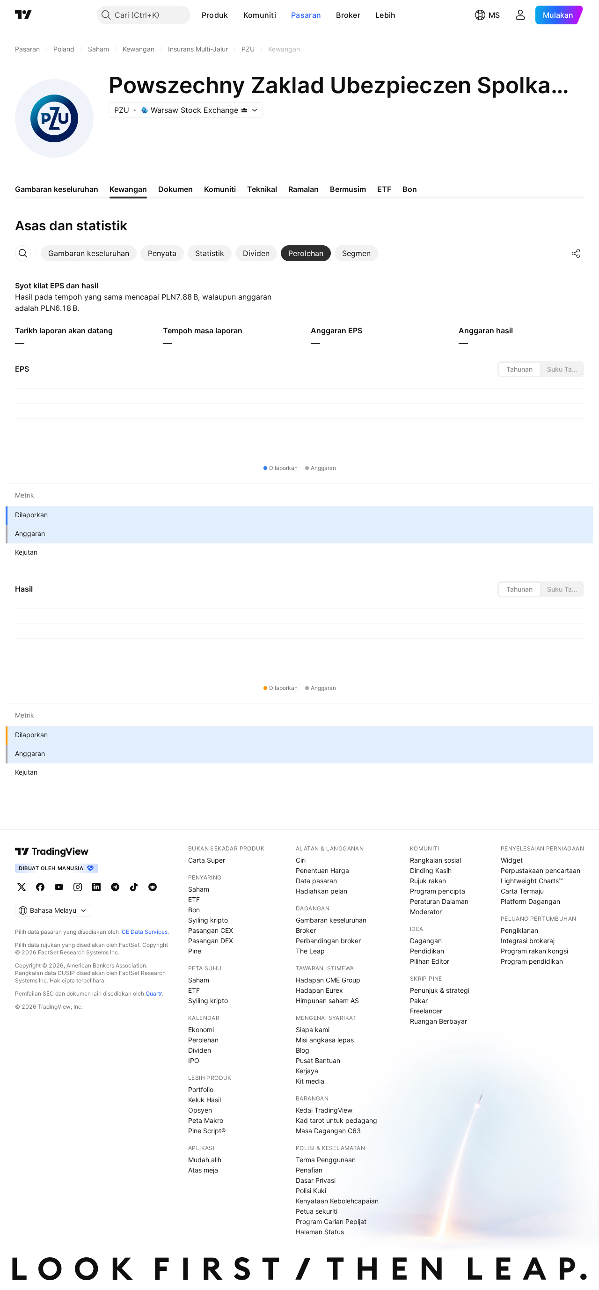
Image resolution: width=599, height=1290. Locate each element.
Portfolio (200, 1089)
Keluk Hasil (204, 1100)
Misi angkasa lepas (325, 1040)
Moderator (426, 912)
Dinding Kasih (431, 870)
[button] (235, 15)
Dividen (199, 1050)
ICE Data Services (144, 931)
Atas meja (203, 1170)
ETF (194, 899)
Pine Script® (207, 1131)
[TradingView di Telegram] (115, 887)
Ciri (301, 860)
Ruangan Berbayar (438, 1021)
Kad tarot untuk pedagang (336, 1120)
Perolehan (203, 1040)
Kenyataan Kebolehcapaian (337, 1201)
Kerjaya (307, 1071)
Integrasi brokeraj (528, 941)
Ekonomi (201, 1029)
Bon (194, 910)
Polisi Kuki (311, 1191)
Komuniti (259, 15)
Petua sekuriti (316, 1211)
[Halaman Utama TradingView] (23, 15)
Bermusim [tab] (348, 189)
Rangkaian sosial (435, 860)
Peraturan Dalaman (439, 901)
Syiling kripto (208, 920)
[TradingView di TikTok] (133, 887)
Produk (215, 15)
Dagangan (426, 941)
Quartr (154, 993)
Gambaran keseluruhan (331, 920)
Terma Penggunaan (326, 1160)
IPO (193, 1060)
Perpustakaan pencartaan (540, 870)
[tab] (89, 253)
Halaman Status (320, 1232)
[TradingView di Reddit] (152, 887)
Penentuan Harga (322, 870)
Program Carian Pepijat (331, 1221)
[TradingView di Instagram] (77, 887)
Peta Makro (205, 1120)
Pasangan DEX (210, 941)
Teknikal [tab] (262, 189)
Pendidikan (427, 951)
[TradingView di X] (21, 887)
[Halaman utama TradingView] (52, 851)
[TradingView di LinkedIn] (96, 887)
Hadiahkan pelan (321, 891)
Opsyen (200, 1110)
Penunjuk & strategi (439, 990)
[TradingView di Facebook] (40, 887)
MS (494, 15)
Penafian (309, 1170)
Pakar (419, 1000)
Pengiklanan (519, 930)
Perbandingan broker (328, 941)
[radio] (519, 369)
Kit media (310, 1081)
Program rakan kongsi (534, 951)
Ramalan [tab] (303, 189)
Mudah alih (204, 1160)
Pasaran (306, 15)
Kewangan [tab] (128, 189)
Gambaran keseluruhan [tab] (56, 189)
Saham (198, 889)
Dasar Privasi (316, 1180)
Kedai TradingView (324, 1110)
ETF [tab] (384, 189)
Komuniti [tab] (220, 189)
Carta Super (206, 860)
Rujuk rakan (428, 881)
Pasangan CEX (210, 930)
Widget (512, 860)
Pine (194, 951)
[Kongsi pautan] (576, 253)
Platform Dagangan (530, 901)
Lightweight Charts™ (532, 881)
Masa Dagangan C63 (328, 1131)
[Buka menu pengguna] (520, 15)
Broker (348, 15)
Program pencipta (437, 891)
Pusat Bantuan (318, 1060)
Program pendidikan (532, 961)
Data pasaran (316, 881)
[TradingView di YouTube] (59, 887)
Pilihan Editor (429, 961)
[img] (244, 110)
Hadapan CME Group (328, 980)
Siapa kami (312, 1029)
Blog (302, 1050)
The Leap (310, 951)
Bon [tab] (409, 189)
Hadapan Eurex (319, 990)
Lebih (385, 15)
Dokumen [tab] (175, 189)
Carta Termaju (522, 891)
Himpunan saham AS (327, 1000)
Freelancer (426, 1011)
